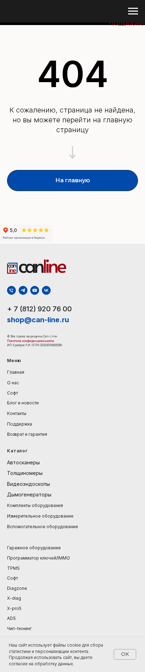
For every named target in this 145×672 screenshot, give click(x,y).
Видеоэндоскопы (28, 484)
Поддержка (19, 424)
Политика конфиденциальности (31, 341)
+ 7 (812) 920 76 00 (39, 309)
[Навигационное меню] (133, 11)
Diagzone (17, 588)
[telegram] (23, 290)
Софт (12, 393)
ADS (11, 618)
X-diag (14, 598)
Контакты (16, 413)
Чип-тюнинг (19, 628)
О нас (13, 382)
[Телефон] (11, 290)
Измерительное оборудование (40, 516)
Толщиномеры (25, 473)
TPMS (13, 568)
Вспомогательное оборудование (42, 526)
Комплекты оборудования (35, 505)
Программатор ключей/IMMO (38, 558)
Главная (15, 372)
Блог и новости (23, 402)
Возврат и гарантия (27, 434)
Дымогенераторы (29, 494)
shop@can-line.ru (38, 320)
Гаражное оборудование (34, 547)
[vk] (46, 290)
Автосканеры (23, 462)
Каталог (17, 450)
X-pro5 (14, 608)
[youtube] (34, 290)
